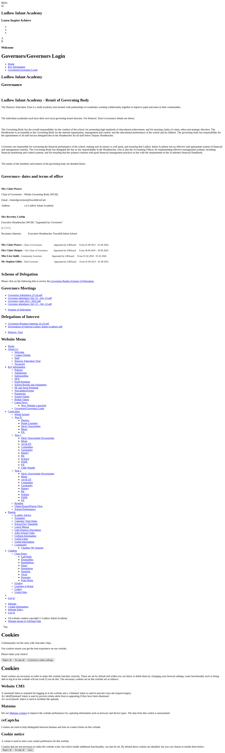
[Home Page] (2, 6)
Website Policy (15, 609)
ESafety (18, 583)
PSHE (24, 461)
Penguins (26, 577)
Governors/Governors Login (23, 69)
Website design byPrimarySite (24, 621)
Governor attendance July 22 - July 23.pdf (30, 298)
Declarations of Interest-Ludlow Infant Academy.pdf (35, 326)
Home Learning (29, 423)
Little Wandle (28, 467)
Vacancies (19, 364)
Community (20, 544)
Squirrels (25, 571)
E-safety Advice (22, 515)
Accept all (19, 660)
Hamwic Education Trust (27, 361)
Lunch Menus (21, 527)
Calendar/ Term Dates (25, 521)
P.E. (23, 432)
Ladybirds (26, 556)
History (25, 453)
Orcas (24, 574)
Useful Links (21, 538)
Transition (19, 518)
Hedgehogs (27, 568)
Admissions (20, 372)
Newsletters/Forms (24, 390)
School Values (21, 396)
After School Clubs (24, 533)
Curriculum (14, 411)
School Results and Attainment (30, 384)
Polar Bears (27, 580)
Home (11, 64)
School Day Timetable (26, 524)
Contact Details (22, 355)
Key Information (16, 67)
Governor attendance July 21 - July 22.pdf (30, 304)
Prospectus (20, 393)
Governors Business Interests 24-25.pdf (28, 323)
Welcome (19, 352)
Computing (27, 447)
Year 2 (17, 470)
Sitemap (12, 603)
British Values (21, 399)
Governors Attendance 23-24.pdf (25, 295)
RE (23, 455)
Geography (27, 450)
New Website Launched (33, 405)
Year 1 (17, 435)
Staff (16, 358)
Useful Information (24, 541)
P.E (23, 464)
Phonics (25, 420)
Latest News (21, 402)
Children (12, 550)
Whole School (21, 414)
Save (30, 750)
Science (25, 458)
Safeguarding (21, 375)
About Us (13, 349)
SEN (17, 378)
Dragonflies (27, 559)
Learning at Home (23, 586)
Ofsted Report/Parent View (28, 506)
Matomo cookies (18, 713)
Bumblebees (27, 562)
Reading (18, 503)
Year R (18, 417)
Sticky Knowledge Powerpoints (37, 438)
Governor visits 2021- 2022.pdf (24, 301)
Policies (18, 370)
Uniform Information (25, 535)
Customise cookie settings (40, 660)
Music (24, 429)
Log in (11, 598)
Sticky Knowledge (31, 426)
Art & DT (26, 444)
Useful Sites (20, 592)
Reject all (7, 660)
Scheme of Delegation (19, 309)
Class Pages (20, 553)
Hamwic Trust (15, 332)
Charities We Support (32, 547)
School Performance (25, 509)
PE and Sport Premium (26, 387)
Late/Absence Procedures (27, 530)
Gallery (18, 589)
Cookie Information (18, 606)
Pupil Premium (22, 381)
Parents (11, 512)
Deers (24, 565)
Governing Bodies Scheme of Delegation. (72, 281)
